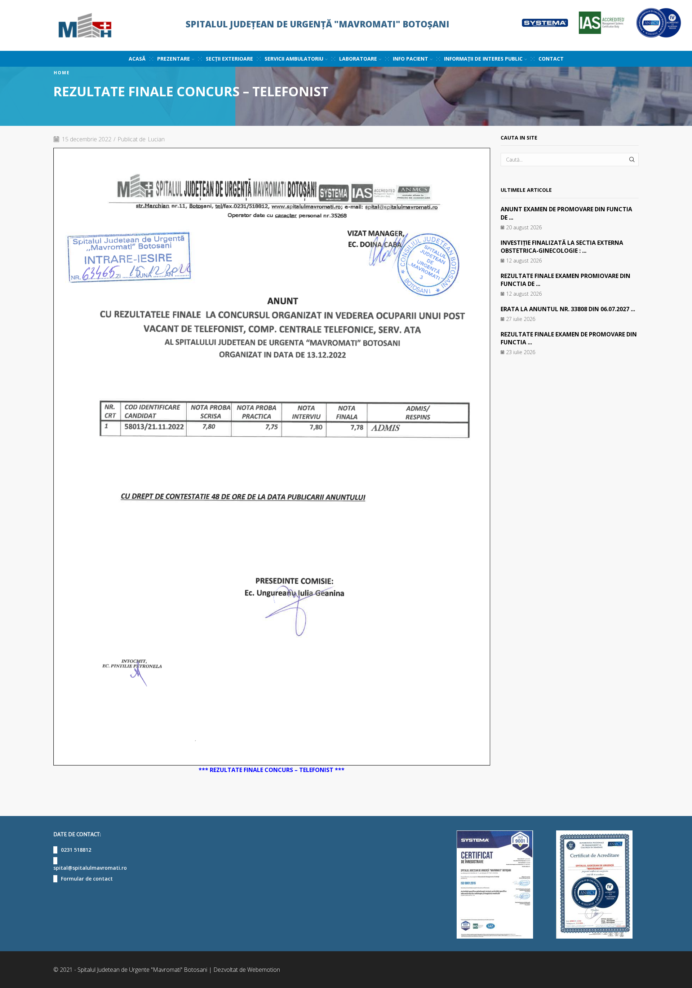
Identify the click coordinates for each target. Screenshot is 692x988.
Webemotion (263, 970)
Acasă (137, 58)
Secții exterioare (229, 58)
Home (62, 72)
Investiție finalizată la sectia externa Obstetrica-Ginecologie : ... (562, 247)
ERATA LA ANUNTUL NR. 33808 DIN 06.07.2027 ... (568, 309)
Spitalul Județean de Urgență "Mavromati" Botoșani (317, 24)
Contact (551, 58)
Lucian (156, 139)
